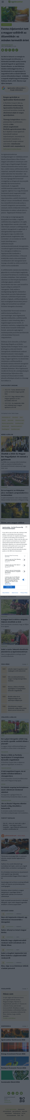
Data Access (15, 592)
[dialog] (15, 560)
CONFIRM (9, 587)
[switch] (24, 560)
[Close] (26, 527)
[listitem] (15, 556)
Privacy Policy (24, 592)
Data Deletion (5, 592)
